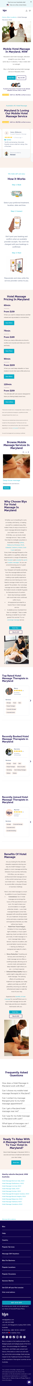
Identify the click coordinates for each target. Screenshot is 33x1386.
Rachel (16, 810)
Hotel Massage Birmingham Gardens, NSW (15, 1194)
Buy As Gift (21, 78)
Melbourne (10, 545)
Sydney (21, 542)
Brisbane (17, 545)
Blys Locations (11, 17)
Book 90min (9, 376)
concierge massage (13, 620)
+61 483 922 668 (8, 1322)
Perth (22, 545)
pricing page (15, 428)
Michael (12, 154)
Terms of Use (9, 1309)
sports (25, 560)
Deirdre (17, 749)
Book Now (6, 488)
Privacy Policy (20, 1309)
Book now (11, 78)
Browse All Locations (9, 1219)
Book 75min (9, 351)
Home (4, 17)
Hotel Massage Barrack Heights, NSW (14, 1196)
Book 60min (9, 323)
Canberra (14, 547)
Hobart (20, 547)
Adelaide (8, 547)
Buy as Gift (15, 632)
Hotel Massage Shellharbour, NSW (13, 1183)
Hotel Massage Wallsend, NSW (12, 1202)
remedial (18, 560)
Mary (16, 688)
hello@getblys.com (8, 1320)
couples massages (13, 562)
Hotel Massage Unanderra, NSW (12, 1204)
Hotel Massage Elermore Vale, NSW (13, 1181)
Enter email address (8, 1292)
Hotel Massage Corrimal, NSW (11, 1186)
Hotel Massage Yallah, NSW (11, 1189)
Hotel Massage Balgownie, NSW (12, 1199)
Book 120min (9, 402)
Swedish (10, 560)
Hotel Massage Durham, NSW (11, 1191)
